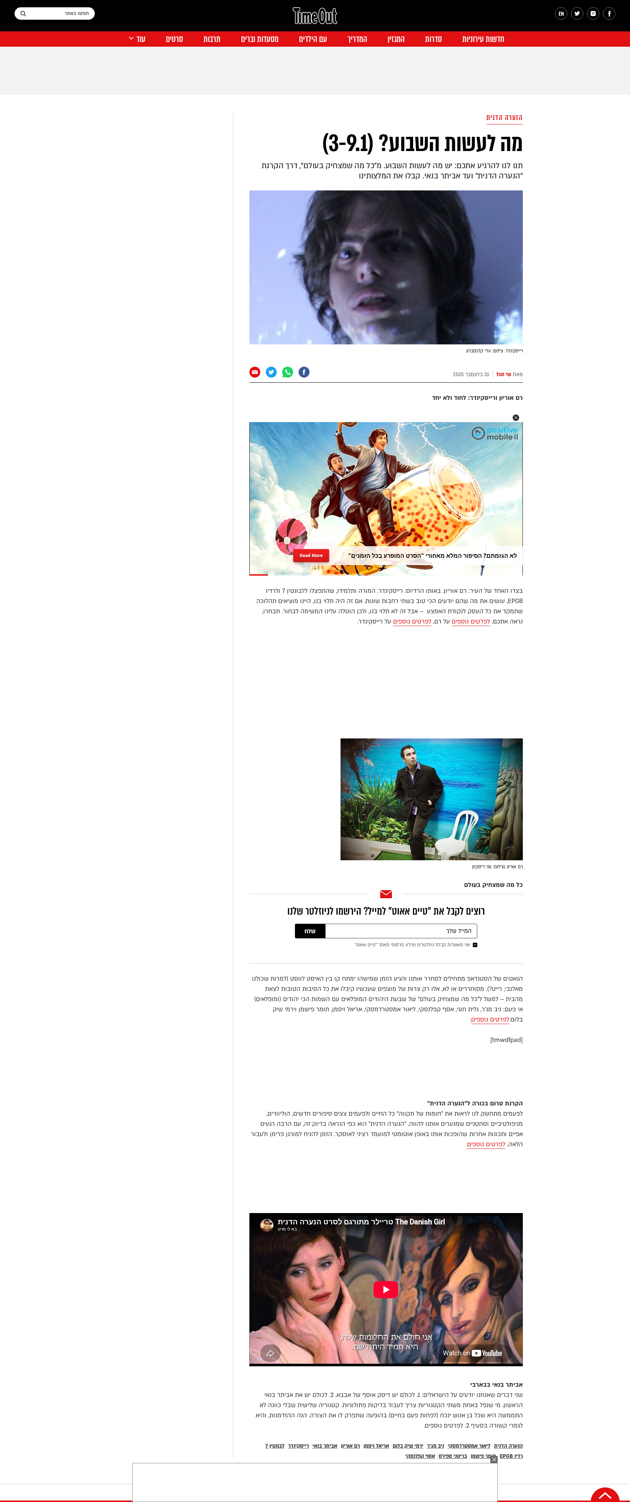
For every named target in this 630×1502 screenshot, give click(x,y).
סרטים (174, 39)
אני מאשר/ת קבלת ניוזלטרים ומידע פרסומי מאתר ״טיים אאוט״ (412, 945)
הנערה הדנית (504, 117)
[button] (516, 417)
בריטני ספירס (453, 1456)
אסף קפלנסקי (420, 1456)
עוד (140, 39)
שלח (310, 931)
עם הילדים (313, 39)
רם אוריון (350, 1446)
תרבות (212, 39)
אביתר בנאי (324, 1446)
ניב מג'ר (435, 1446)
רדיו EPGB (511, 1456)
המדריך (357, 39)
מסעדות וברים (260, 39)
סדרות (433, 39)
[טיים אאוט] (315, 19)
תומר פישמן (483, 1456)
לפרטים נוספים (471, 621)
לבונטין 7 (274, 1446)
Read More (311, 553)
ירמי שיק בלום (408, 1446)
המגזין (396, 39)
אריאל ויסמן (376, 1446)
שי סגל (503, 374)
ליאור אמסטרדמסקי (469, 1446)
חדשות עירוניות (483, 39)
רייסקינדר (298, 1446)
